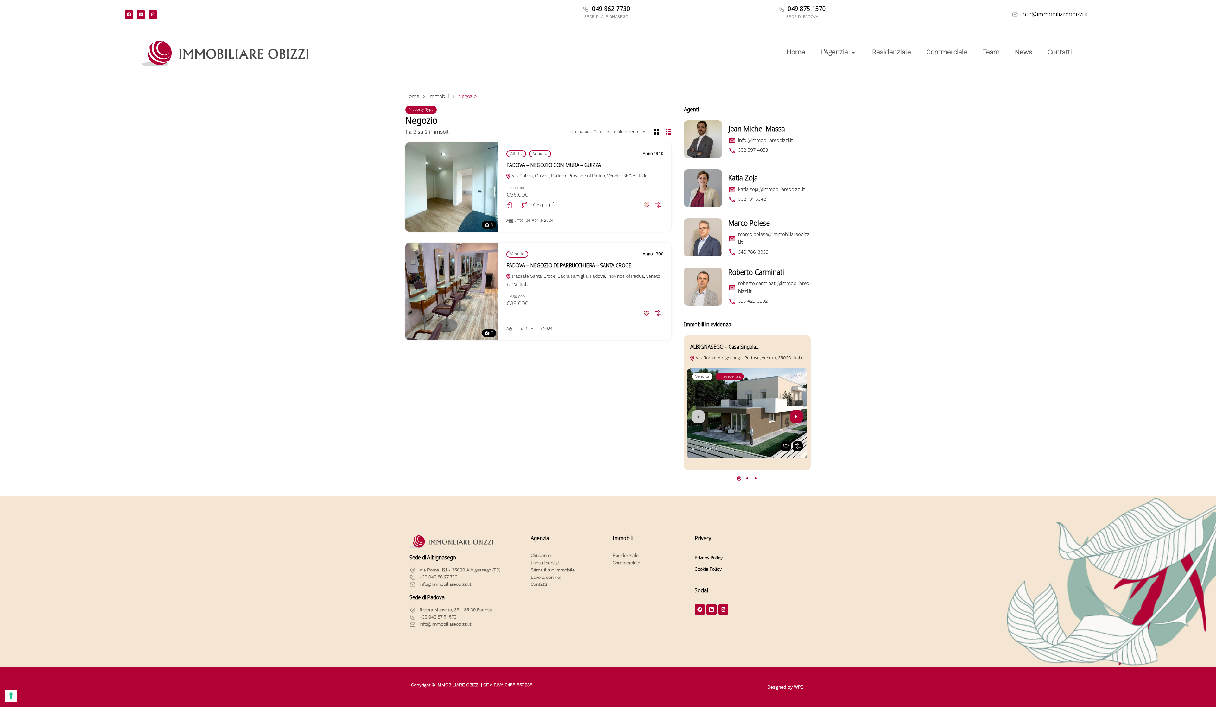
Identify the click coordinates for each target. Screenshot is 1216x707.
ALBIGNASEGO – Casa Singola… (724, 347)
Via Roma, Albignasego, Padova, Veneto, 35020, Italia (749, 358)
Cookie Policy (708, 569)
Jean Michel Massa (756, 128)
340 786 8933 (753, 252)
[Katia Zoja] (703, 188)
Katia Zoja (743, 178)
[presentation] (698, 416)
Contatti (1060, 52)
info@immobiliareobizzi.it (1054, 14)
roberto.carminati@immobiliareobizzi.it (773, 287)
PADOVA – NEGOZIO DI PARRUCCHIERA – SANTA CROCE (568, 265)
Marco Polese (749, 223)
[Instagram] (153, 14)
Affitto (516, 153)
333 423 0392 (753, 301)
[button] (739, 478)
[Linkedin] (141, 14)
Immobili (438, 96)
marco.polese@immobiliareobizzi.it (774, 238)
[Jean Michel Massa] (703, 139)
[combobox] (621, 132)
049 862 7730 (611, 9)
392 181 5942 (752, 199)
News (1023, 52)
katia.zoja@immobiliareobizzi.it (771, 189)
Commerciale (947, 52)
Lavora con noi (546, 577)
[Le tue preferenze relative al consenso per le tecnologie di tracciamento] (11, 696)
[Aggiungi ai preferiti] (647, 205)
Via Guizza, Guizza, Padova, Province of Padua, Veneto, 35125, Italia (579, 176)
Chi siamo (541, 556)
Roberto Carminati (756, 272)
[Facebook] (129, 14)
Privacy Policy (709, 558)
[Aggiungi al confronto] (658, 205)
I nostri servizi (545, 563)
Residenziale (891, 52)
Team (991, 52)
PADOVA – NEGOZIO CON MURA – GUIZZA (553, 165)
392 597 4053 (753, 150)
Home (796, 52)
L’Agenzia (834, 52)
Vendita (540, 153)
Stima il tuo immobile (553, 570)
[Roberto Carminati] (703, 287)
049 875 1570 (807, 9)
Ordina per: (581, 132)
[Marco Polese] (703, 237)
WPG (799, 687)
